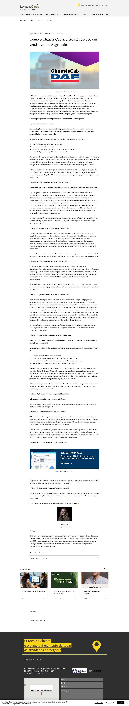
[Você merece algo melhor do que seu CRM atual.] (64, 580)
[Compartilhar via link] (44, 552)
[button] (106, 20)
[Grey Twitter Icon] (90, 671)
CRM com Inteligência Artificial (33, 591)
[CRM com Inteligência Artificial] (34, 580)
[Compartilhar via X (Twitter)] (35, 552)
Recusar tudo (110, 703)
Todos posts (23, 20)
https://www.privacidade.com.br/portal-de (19, 704)
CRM (31, 20)
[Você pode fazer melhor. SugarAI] (95, 580)
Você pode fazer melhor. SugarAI (92, 592)
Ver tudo (106, 569)
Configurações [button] (99, 703)
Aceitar (121, 703)
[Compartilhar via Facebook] (30, 552)
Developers (49, 20)
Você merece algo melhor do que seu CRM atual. (64, 592)
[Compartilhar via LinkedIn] (40, 552)
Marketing (39, 20)
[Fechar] (127, 702)
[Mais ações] (98, 33)
